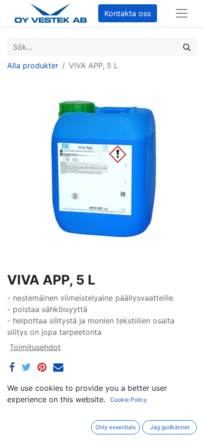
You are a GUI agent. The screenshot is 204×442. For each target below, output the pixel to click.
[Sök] (187, 47)
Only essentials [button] (115, 427)
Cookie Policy (128, 399)
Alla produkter (32, 65)
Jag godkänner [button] (170, 427)
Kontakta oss (127, 13)
